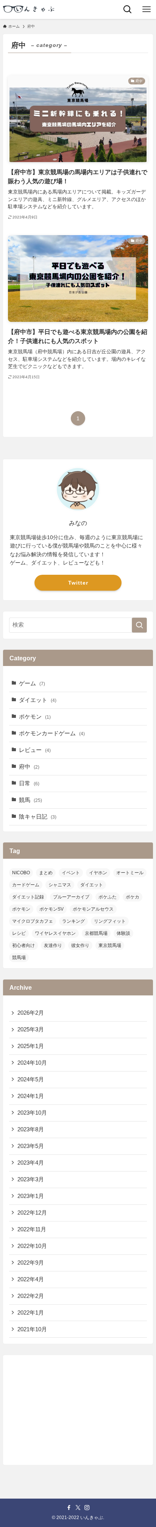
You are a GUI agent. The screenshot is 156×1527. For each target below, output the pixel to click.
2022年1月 (30, 1313)
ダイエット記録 (28, 897)
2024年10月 (32, 1063)
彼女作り (80, 945)
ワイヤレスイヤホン (55, 933)
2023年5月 (30, 1146)
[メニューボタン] (146, 9)
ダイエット (37, 700)
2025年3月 (30, 1029)
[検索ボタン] (127, 9)
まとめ (46, 872)
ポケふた (107, 897)
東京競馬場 (109, 945)
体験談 (123, 933)
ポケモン (35, 717)
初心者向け (23, 945)
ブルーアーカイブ (71, 897)
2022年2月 (30, 1296)
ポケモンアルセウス (93, 909)
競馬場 (19, 957)
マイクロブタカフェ (32, 921)
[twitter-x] (78, 1507)
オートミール (130, 872)
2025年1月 (30, 1046)
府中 (29, 767)
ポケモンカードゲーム (52, 733)
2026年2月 (30, 1013)
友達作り (53, 945)
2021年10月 (32, 1329)
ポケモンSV (51, 909)
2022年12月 (32, 1213)
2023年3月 (30, 1179)
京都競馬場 (96, 933)
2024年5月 (30, 1079)
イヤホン (98, 872)
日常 (29, 783)
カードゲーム (25, 885)
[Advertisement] (78, 1408)
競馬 (30, 800)
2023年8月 (30, 1129)
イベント (71, 872)
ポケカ (132, 897)
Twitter (78, 583)
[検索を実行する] (139, 625)
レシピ (19, 933)
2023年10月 (32, 1113)
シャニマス (59, 885)
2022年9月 (30, 1263)
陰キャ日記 (37, 817)
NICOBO (21, 872)
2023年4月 (30, 1163)
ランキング (73, 921)
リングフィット (110, 921)
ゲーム (32, 683)
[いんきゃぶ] (29, 9)
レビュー (35, 750)
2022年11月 (31, 1229)
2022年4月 (30, 1279)
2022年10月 (32, 1246)
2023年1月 (30, 1196)
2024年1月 (30, 1096)
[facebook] (69, 1507)
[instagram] (87, 1507)
